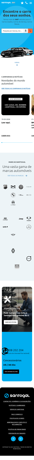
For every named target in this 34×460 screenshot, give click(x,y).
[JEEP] (21, 218)
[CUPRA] (21, 203)
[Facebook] (13, 438)
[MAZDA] (21, 226)
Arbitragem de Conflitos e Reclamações (17, 423)
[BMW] (13, 195)
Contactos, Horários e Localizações (17, 401)
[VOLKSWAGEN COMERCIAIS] (21, 258)
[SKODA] (28, 250)
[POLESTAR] (5, 250)
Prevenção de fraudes (16, 433)
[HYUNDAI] (5, 218)
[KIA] (5, 226)
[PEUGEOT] (28, 242)
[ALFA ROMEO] (21, 187)
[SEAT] (21, 250)
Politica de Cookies (17, 418)
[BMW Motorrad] (21, 195)
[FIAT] (5, 211)
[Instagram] (20, 438)
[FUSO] (21, 211)
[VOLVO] (28, 258)
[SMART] (5, 258)
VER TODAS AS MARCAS (16, 175)
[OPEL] (21, 242)
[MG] (5, 234)
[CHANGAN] (5, 203)
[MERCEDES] (28, 226)
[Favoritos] (22, 3)
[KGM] (28, 218)
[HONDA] (28, 211)
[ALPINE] (28, 187)
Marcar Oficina (10, 322)
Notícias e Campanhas (17, 405)
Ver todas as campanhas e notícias (15, 88)
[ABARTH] (5, 187)
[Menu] (31, 3)
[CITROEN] (13, 203)
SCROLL (17, 62)
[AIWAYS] (13, 187)
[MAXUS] (13, 226)
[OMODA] (5, 242)
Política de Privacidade (17, 429)
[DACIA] (28, 203)
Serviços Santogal (17, 409)
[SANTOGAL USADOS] (17, 266)
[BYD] (28, 195)
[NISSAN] (28, 234)
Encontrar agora (11, 371)
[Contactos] (26, 3)
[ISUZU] (13, 218)
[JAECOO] (13, 242)
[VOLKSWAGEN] (13, 258)
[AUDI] (5, 195)
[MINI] (13, 234)
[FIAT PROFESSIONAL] (13, 211)
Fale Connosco (17, 414)
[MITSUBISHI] (21, 234)
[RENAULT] (13, 250)
